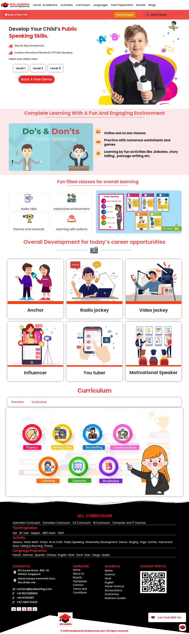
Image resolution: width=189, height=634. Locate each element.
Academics (50, 5)
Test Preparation (122, 5)
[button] (51, 5)
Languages (100, 5)
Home (37, 5)
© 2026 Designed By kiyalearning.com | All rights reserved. (94, 630)
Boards (141, 5)
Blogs (152, 5)
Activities (67, 5)
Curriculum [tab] (39, 401)
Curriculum (83, 5)
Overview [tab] (17, 401)
